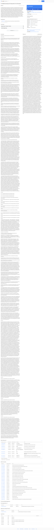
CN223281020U (3, 493)
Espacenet (31, 31)
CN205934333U (3, 446)
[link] (10, 21)
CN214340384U (3, 486)
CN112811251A (3, 451)
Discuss (38, 31)
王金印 (37, 12)
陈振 (40, 12)
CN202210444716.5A (3, 506)
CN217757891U (3, 483)
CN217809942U (3, 496)
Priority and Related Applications (31, 30)
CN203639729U (3, 473)
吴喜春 (35, 12)
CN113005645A (3, 489)
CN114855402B (3, 472)
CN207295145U (3, 476)
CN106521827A (3, 479)
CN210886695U (3, 449)
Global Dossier (35, 31)
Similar (38, 9)
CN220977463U (3, 497)
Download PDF (30, 9)
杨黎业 (33, 12)
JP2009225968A (3, 443)
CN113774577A (3, 455)
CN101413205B (3, 469)
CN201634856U (3, 466)
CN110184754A (3, 470)
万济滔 (32, 12)
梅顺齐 (30, 12)
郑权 (38, 12)
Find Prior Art (34, 9)
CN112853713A (3, 453)
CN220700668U (3, 490)
